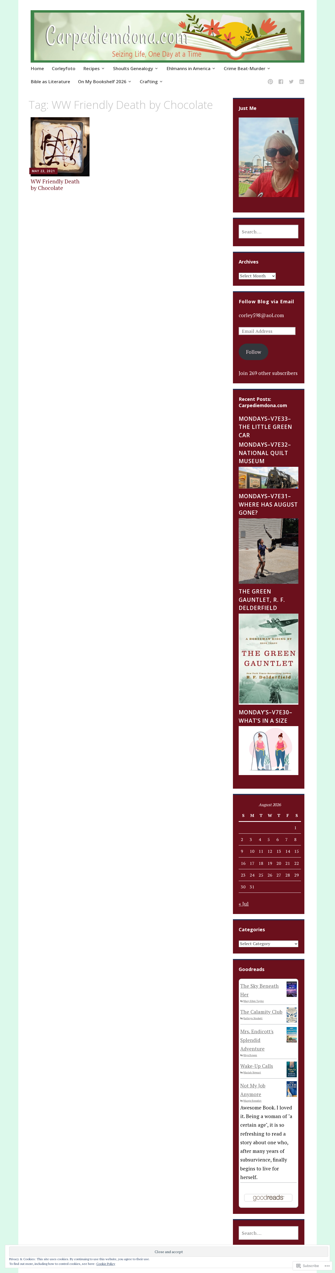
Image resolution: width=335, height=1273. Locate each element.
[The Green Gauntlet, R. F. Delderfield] (268, 702)
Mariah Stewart (252, 1072)
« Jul (244, 903)
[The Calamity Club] (292, 1020)
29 (296, 875)
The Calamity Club (261, 1011)
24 (252, 875)
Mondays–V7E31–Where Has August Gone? (268, 504)
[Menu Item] (270, 82)
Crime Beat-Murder (244, 68)
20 (278, 863)
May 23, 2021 (43, 171)
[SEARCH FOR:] (268, 231)
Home (37, 68)
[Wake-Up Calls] (292, 1075)
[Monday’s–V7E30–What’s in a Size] (268, 773)
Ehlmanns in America (188, 68)
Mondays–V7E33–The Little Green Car (265, 427)
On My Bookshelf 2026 (102, 81)
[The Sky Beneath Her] (292, 995)
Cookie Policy (105, 1264)
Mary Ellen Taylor (253, 1001)
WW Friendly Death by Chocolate (55, 185)
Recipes (91, 68)
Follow (253, 352)
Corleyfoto (63, 68)
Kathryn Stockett (253, 1018)
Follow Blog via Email (266, 301)
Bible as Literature (50, 81)
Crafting (149, 81)
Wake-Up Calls (256, 1066)
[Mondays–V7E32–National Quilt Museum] (268, 486)
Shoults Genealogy (133, 68)
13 (278, 851)
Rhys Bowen (250, 1055)
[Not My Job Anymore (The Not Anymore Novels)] (292, 1095)
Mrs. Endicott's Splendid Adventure (256, 1040)
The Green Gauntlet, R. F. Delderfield (262, 600)
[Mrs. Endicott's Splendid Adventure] (292, 1040)
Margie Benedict (252, 1100)
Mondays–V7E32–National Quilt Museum (265, 453)
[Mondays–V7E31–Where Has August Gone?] (268, 582)
